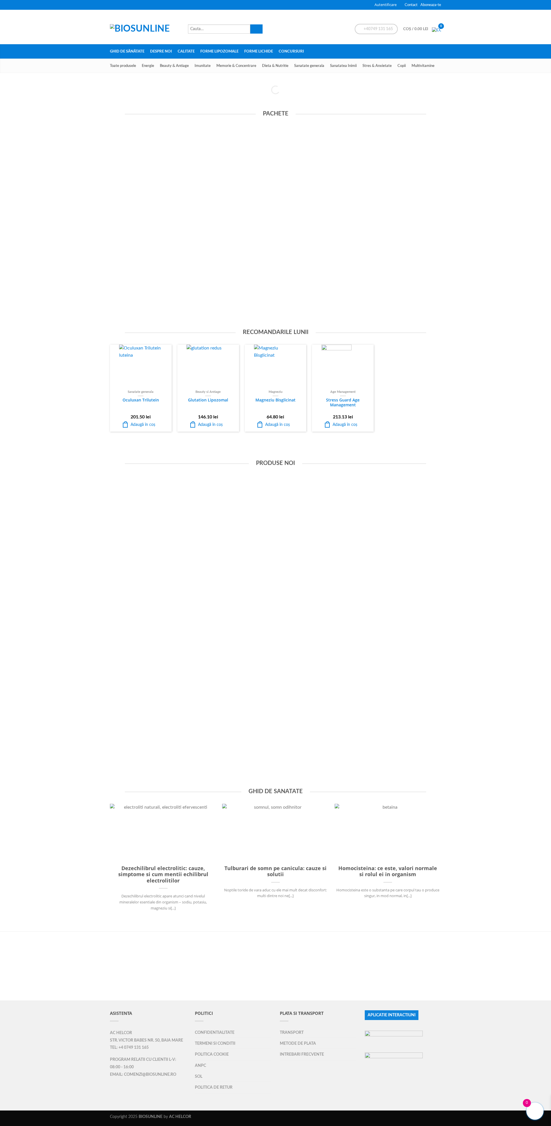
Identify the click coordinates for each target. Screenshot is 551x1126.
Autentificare (386, 4)
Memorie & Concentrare (236, 65)
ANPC (200, 1065)
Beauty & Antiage (174, 65)
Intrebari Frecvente (302, 1054)
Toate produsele (123, 65)
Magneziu (275, 391)
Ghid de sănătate (127, 51)
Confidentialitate (214, 1032)
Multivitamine (423, 65)
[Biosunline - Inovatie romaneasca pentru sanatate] (146, 27)
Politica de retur (213, 1087)
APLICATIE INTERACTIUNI (392, 1015)
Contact (411, 5)
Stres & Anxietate (377, 65)
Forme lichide (258, 51)
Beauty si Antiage (208, 391)
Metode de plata (298, 1043)
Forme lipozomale (219, 51)
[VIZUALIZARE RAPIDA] (141, 366)
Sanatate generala (309, 65)
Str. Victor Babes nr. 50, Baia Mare (146, 1040)
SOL (198, 1076)
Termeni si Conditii (215, 1043)
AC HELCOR (121, 1033)
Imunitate (203, 65)
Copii (401, 65)
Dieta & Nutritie (275, 65)
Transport (292, 1032)
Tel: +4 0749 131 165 (129, 1048)
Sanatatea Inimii (343, 65)
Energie (148, 65)
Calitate (186, 51)
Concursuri (291, 51)
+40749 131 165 (378, 29)
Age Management (343, 391)
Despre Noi (161, 51)
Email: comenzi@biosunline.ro (143, 1075)
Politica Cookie (212, 1054)
